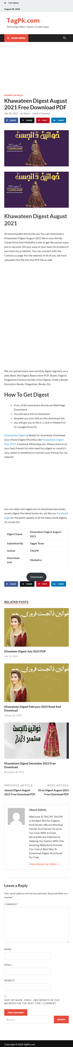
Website (9, 980)
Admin (26, 113)
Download (36, 576)
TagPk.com (23, 20)
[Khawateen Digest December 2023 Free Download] (36, 741)
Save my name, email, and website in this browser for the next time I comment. (32, 1002)
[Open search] (64, 38)
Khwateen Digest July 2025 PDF (25, 651)
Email (9, 965)
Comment (11, 904)
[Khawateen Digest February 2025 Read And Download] (36, 683)
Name (8, 949)
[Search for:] (36, 1019)
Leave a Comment (41, 113)
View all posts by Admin (44, 864)
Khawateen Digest (13, 95)
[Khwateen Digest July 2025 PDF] (36, 628)
